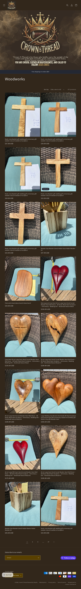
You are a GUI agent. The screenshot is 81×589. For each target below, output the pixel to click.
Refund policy (42, 582)
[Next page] (54, 542)
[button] (4, 5)
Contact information (70, 584)
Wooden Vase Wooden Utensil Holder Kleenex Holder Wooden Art (20, 529)
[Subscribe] (38, 557)
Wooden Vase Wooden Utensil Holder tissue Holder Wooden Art (58, 249)
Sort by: (46, 89)
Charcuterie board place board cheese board (18, 303)
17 (48, 542)
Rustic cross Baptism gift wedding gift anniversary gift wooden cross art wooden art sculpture (21, 140)
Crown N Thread (23, 582)
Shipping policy (72, 582)
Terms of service (62, 582)
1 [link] (27, 542)
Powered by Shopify (32, 582)
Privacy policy (52, 582)
